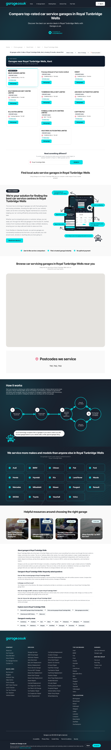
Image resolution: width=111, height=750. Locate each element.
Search (76, 162)
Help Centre (9, 680)
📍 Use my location (95, 52)
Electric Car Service (53, 662)
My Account (9, 672)
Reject (88, 745)
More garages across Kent (81, 610)
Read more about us (15, 240)
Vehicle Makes (10, 695)
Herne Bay (22, 625)
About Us (8, 650)
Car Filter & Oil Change (34, 688)
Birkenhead (76, 701)
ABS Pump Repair (33, 655)
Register (8, 674)
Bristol (74, 703)
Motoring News (52, 3)
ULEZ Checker (10, 687)
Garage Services (32, 652)
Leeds (74, 711)
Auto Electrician (32, 660)
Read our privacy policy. (25, 747)
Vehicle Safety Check (54, 691)
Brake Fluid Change (33, 675)
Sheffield (75, 721)
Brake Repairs (32, 680)
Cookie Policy (55, 739)
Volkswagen (76, 689)
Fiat (74, 655)
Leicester (75, 714)
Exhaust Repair (52, 665)
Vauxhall (75, 686)
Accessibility (36, 739)
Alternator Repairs (33, 657)
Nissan (75, 678)
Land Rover (76, 668)
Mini (74, 676)
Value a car (42, 614)
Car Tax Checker (11, 690)
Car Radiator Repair (33, 691)
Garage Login (98, 653)
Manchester (76, 719)
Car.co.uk (97, 660)
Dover (56, 621)
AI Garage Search (40, 3)
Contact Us (9, 663)
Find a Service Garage (34, 667)
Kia (74, 666)
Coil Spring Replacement (55, 652)
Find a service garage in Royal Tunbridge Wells (59, 610)
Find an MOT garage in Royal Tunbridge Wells (31, 610)
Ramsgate (61, 625)
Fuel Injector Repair (53, 670)
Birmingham (76, 698)
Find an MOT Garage (34, 670)
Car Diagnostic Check (34, 685)
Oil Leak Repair (52, 683)
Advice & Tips (63, 3)
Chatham (33, 621)
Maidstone (33, 625)
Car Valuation (10, 692)
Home (31, 3)
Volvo (74, 691)
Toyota (75, 684)
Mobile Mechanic (53, 680)
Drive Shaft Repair (53, 660)
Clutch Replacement (34, 696)
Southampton (77, 724)
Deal (41, 621)
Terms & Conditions (66, 739)
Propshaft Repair (53, 688)
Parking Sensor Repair (54, 685)
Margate (42, 625)
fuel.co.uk (97, 667)
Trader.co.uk (98, 665)
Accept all (96, 745)
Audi (74, 650)
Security (76, 739)
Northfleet (51, 625)
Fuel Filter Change (53, 667)
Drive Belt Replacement (55, 657)
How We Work (10, 655)
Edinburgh (76, 706)
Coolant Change (53, 655)
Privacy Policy (45, 739)
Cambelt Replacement (34, 683)
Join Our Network (99, 650)
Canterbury (23, 621)
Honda (75, 660)
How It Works (10, 658)
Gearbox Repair (52, 675)
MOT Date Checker (11, 685)
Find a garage (19, 47)
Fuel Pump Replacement (55, 673)
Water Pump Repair (53, 693)
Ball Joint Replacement (34, 662)
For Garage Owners (12, 660)
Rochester (71, 625)
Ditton (48, 621)
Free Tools (72, 3)
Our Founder (9, 653)
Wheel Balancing (53, 696)
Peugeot (75, 681)
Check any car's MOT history (27, 614)
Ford (74, 658)
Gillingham (76, 621)
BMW (74, 653)
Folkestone (66, 621)
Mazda (75, 671)
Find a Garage (10, 682)
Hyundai (75, 663)
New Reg (97, 662)
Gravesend (86, 621)
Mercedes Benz (77, 673)
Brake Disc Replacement (35, 673)
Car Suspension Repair (34, 693)
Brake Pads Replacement (35, 678)
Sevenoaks (81, 625)
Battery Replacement (34, 665)
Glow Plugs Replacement (55, 678)
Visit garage (13, 83)
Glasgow (75, 709)
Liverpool (75, 716)
